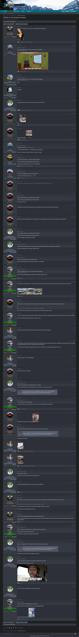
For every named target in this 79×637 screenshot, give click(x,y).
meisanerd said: (21, 171)
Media (22, 11)
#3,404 (74, 87)
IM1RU (9, 175)
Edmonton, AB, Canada (12, 164)
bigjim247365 (10, 94)
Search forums (10, 13)
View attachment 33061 (22, 308)
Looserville (14, 338)
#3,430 (74, 441)
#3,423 (74, 341)
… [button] (9, 23)
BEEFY (10, 81)
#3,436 (74, 525)
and (23, 139)
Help (70, 633)
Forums (10, 11)
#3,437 (74, 539)
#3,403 (74, 74)
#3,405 (74, 100)
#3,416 (74, 241)
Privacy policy (65, 633)
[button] (19, 11)
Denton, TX (14, 36)
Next (25, 23)
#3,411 (74, 181)
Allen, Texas (14, 278)
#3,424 (74, 355)
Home (5, 11)
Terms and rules (59, 633)
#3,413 (74, 205)
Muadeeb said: (21, 400)
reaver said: (20, 157)
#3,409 (74, 155)
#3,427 (74, 397)
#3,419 (74, 281)
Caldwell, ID (14, 54)
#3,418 (74, 267)
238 (22, 23)
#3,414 (74, 216)
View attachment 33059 (29, 147)
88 (18, 23)
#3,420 (74, 299)
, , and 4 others (26, 451)
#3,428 (74, 412)
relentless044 (10, 120)
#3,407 (74, 128)
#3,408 (74, 143)
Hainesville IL (13, 97)
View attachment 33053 (22, 50)
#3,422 (74, 327)
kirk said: (19, 302)
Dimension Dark (7, 633)
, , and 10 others (25, 42)
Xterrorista (10, 33)
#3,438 (74, 556)
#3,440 (74, 599)
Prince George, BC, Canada (11, 84)
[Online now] (9, 272)
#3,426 (74, 380)
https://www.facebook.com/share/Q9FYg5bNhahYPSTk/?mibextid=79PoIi (36, 183)
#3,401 (74, 26)
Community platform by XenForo (39, 635)
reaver (9, 51)
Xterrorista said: (21, 47)
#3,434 (74, 495)
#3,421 (74, 313)
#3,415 (74, 228)
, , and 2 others (25, 166)
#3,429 (74, 424)
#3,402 (74, 45)
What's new (16, 11)
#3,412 (74, 193)
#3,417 (74, 255)
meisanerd (9, 161)
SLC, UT (14, 178)
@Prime (19, 183)
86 (14, 23)
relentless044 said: (21, 145)
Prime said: (20, 257)
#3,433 (74, 482)
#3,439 (74, 586)
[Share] (71, 26)
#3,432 (74, 469)
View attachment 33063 (39, 308)
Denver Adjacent (13, 110)
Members (29, 11)
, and (23, 71)
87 (16, 23)
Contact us (53, 633)
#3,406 (74, 113)
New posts (5, 13)
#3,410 (74, 169)
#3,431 (74, 454)
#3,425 (74, 368)
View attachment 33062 (31, 308)
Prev (5, 23)
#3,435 (74, 511)
